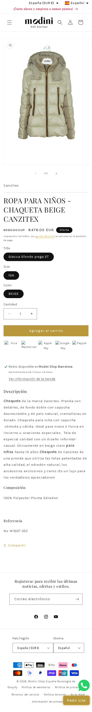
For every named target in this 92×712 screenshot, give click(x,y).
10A (11, 275)
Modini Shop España (42, 681)
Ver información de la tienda (32, 379)
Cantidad (10, 304)
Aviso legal (78, 694)
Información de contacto (48, 701)
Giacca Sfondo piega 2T (28, 257)
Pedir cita (76, 700)
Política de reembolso (36, 687)
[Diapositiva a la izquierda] (35, 173)
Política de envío (55, 694)
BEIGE (13, 294)
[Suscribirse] (77, 599)
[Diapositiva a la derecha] (56, 173)
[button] (9, 22)
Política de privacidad (70, 687)
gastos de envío (45, 236)
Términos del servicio (25, 694)
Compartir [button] (16, 545)
